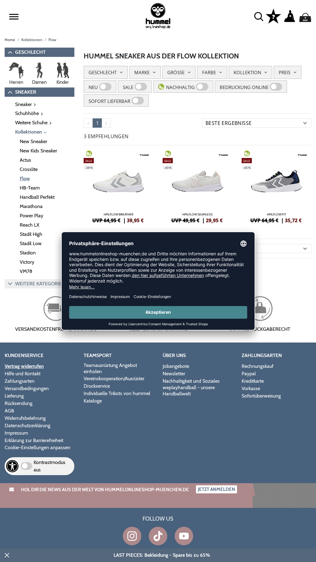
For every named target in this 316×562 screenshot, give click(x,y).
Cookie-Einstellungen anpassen (37, 447)
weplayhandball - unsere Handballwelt (189, 391)
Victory (27, 262)
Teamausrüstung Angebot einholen (110, 368)
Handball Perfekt (37, 197)
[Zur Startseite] (158, 16)
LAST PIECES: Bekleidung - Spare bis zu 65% (162, 555)
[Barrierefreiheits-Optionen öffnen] (12, 466)
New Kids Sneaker (38, 151)
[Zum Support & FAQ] (273, 15)
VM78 (26, 271)
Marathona (31, 206)
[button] (14, 16)
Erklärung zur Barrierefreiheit (34, 440)
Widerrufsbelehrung (25, 418)
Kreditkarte (253, 381)
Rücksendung (18, 403)
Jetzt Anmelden (216, 489)
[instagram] (132, 536)
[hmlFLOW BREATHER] (118, 185)
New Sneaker (33, 141)
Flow (25, 178)
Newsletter (174, 374)
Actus (25, 160)
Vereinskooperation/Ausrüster (114, 378)
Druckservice (97, 386)
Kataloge (93, 401)
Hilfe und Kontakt (22, 374)
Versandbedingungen (27, 388)
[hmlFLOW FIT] (276, 185)
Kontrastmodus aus (49, 466)
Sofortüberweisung (261, 396)
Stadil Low (31, 243)
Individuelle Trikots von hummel (117, 393)
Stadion (28, 253)
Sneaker (23, 104)
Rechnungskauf (257, 366)
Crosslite (29, 169)
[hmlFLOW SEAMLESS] (197, 185)
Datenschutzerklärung (27, 425)
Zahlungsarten (20, 381)
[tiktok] (158, 536)
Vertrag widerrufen (24, 366)
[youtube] (184, 536)
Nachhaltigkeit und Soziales (191, 381)
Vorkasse (251, 388)
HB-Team (30, 188)
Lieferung (14, 396)
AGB (9, 411)
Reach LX (29, 225)
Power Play (31, 216)
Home (10, 39)
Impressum (16, 433)
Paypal (249, 374)
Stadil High (31, 234)
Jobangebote (176, 366)
